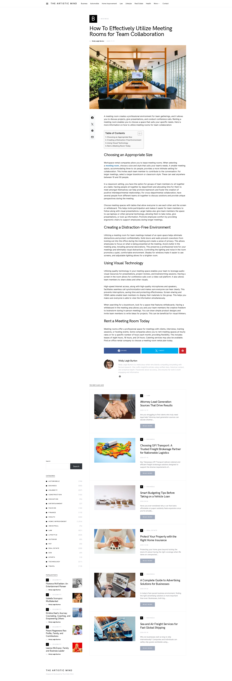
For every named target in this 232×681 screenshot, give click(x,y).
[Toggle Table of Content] (138, 134)
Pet (50, 544)
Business (53, 486)
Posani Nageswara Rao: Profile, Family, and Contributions (56, 633)
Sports (52, 557)
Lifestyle (53, 535)
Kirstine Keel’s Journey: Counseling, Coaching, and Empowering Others (58, 616)
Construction (55, 495)
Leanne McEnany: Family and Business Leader (57, 649)
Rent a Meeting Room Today (118, 146)
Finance (52, 512)
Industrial (53, 526)
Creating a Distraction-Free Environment (124, 140)
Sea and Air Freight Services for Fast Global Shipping (159, 625)
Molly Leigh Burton (98, 41)
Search (48, 461)
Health (52, 517)
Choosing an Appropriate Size (119, 137)
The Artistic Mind (64, 3)
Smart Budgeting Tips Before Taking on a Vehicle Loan (157, 494)
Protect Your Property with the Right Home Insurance (158, 538)
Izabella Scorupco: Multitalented (54, 599)
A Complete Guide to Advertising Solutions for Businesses (160, 582)
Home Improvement (58, 521)
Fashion (52, 508)
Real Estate (54, 548)
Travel (52, 566)
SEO (50, 553)
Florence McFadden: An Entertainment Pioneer (57, 585)
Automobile (54, 481)
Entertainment (55, 504)
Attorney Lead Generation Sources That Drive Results (156, 403)
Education (53, 499)
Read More (147, 426)
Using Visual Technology (117, 143)
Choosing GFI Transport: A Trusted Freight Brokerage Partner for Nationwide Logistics (160, 449)
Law (50, 530)
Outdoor (53, 539)
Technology (54, 562)
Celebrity (53, 490)
